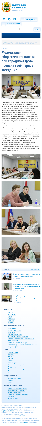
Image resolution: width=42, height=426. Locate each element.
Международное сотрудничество (18, 367)
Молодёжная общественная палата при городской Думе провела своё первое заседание (20, 43)
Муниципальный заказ (15, 371)
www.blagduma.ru (24, 422)
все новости (35, 269)
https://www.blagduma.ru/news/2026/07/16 (13, 416)
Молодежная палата (14, 379)
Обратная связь (13, 399)
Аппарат (10, 361)
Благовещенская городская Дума (19, 6)
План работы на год (14, 330)
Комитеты (11, 354)
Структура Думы (13, 352)
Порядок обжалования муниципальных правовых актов (21, 339)
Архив (10, 383)
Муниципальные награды (16, 369)
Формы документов (14, 392)
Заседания (11, 332)
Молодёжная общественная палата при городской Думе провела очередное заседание (26, 298)
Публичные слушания (15, 334)
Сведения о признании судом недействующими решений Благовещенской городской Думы (22, 345)
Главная (5, 42)
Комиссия (11, 397)
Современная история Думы (17, 365)
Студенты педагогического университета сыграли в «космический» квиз (26, 275)
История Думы (12, 363)
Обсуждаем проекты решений (18, 336)
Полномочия (12, 328)
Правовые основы (14, 373)
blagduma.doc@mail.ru (8, 411)
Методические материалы (16, 390)
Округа (10, 357)
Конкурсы (11, 322)
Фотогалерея (12, 314)
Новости (11, 42)
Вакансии (11, 320)
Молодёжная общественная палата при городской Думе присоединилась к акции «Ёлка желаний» (26, 286)
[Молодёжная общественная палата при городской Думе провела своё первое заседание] (21, 86)
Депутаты (11, 359)
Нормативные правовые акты (17, 388)
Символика (11, 318)
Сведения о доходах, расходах (18, 395)
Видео (10, 316)
